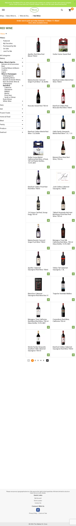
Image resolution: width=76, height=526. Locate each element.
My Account (38, 498)
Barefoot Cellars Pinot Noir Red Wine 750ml (38, 188)
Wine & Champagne (27, 16)
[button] (22, 58)
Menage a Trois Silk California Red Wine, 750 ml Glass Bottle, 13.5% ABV (63, 242)
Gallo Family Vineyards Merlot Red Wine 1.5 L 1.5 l (62, 132)
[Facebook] (38, 510)
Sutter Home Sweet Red (62, 54)
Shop (2, 16)
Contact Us (38, 503)
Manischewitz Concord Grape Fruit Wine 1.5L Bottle (38, 81)
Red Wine (37, 16)
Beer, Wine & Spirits (13, 16)
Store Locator (38, 500)
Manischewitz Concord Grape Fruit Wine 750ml (36, 241)
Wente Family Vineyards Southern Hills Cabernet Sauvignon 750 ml (37, 349)
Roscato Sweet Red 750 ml (38, 106)
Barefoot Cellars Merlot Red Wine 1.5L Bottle (38, 132)
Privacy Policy (33, 513)
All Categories (5, 55)
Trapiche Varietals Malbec (62, 294)
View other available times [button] (38, 23)
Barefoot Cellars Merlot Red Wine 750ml (63, 81)
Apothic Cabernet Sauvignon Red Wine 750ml (38, 269)
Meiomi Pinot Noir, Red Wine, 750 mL (61, 158)
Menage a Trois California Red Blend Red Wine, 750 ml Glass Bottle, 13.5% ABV (38, 321)
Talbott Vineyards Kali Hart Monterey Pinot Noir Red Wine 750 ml (62, 214)
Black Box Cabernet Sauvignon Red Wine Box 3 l (38, 294)
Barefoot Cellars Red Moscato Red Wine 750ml (62, 107)
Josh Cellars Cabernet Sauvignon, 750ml (61, 188)
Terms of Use (43, 513)
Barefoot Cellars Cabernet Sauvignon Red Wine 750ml (63, 348)
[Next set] (47, 360)
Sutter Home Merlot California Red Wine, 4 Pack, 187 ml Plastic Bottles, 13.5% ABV (38, 160)
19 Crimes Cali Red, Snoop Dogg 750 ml (37, 213)
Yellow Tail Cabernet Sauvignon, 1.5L (60, 269)
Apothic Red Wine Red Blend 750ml (36, 55)
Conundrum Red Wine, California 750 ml (61, 320)
